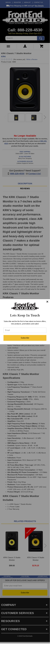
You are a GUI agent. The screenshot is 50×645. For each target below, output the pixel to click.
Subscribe (25, 338)
